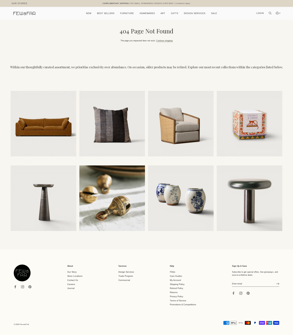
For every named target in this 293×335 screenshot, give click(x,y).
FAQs (172, 272)
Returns (173, 292)
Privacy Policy (176, 296)
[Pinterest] (29, 286)
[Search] (270, 13)
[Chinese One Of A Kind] (181, 198)
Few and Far (24, 324)
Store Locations (74, 276)
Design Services (126, 272)
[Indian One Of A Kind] (112, 198)
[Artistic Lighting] (249, 198)
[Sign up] (277, 283)
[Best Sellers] (43, 123)
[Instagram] (22, 286)
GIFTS (174, 13)
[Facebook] (15, 286)
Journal (70, 288)
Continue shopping (164, 40)
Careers (71, 284)
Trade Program (125, 276)
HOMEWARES (147, 13)
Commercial (124, 280)
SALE (214, 13)
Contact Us (72, 280)
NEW (88, 13)
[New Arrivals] (112, 123)
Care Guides (176, 276)
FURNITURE (127, 13)
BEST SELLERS (105, 13)
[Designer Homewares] (249, 123)
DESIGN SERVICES (194, 13)
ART (163, 13)
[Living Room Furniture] (43, 198)
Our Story (72, 272)
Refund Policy (176, 288)
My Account (175, 280)
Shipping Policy (177, 284)
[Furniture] (181, 123)
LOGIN (260, 13)
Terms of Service (178, 300)
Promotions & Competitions (183, 304)
